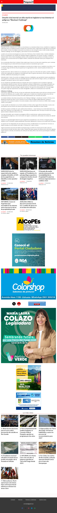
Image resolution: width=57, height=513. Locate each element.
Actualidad (5, 15)
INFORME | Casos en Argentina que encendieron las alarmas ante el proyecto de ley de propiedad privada (9, 205)
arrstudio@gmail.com (28, 503)
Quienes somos (42, 499)
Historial (20, 499)
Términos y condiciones (30, 499)
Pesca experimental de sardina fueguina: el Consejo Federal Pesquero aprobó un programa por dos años (28, 432)
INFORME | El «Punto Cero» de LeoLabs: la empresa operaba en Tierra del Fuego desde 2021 (28, 459)
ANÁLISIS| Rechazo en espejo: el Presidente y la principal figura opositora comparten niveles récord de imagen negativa (28, 175)
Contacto (13, 499)
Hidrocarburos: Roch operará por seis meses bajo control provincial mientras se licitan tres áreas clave (8, 484)
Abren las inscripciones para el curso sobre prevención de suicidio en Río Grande (9, 431)
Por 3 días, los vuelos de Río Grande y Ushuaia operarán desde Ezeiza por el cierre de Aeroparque (47, 459)
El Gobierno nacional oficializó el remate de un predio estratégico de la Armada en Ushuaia (9, 458)
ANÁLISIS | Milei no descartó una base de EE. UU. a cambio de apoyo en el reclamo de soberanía (28, 204)
